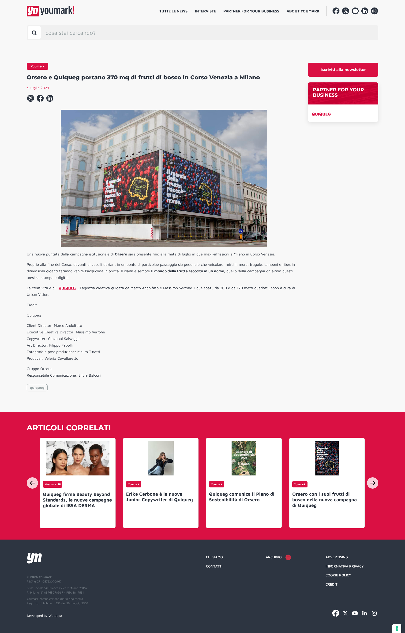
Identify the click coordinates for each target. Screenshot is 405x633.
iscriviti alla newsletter (343, 69)
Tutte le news (173, 11)
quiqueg (37, 388)
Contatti (214, 566)
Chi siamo (214, 557)
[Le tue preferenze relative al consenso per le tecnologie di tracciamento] (396, 628)
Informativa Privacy (345, 566)
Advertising (337, 557)
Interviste (205, 11)
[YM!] (50, 11)
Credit (332, 584)
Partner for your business (251, 11)
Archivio (274, 557)
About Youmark (303, 11)
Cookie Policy (338, 575)
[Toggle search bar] (34, 32)
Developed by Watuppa (44, 616)
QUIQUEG (321, 114)
